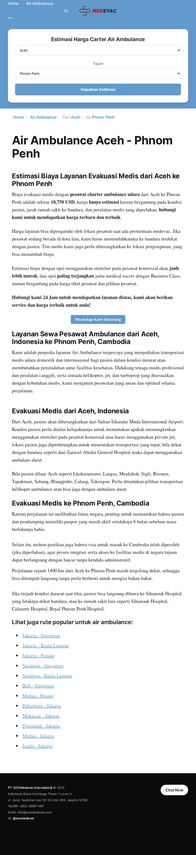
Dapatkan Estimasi (98, 89)
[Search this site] (66, 11)
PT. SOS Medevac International (30, 788)
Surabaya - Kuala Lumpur (47, 675)
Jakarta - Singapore (41, 635)
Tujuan (98, 63)
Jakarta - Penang (38, 655)
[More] (10, 18)
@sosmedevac (23, 818)
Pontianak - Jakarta (41, 726)
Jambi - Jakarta (37, 746)
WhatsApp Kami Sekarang (98, 319)
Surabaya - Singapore (43, 665)
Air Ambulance (39, 3)
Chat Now (174, 790)
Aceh (75, 117)
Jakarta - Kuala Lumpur (45, 645)
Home (13, 3)
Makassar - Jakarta (40, 716)
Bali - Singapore (38, 685)
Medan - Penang (38, 695)
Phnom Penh (103, 117)
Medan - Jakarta (38, 736)
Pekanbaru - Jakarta (41, 706)
